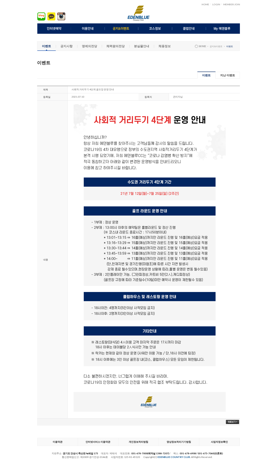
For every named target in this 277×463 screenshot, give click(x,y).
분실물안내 (141, 46)
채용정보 (165, 46)
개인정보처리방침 (138, 441)
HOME (205, 4)
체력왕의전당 (115, 46)
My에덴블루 (223, 28)
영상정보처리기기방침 (179, 441)
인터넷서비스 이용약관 (98, 441)
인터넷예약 (54, 28)
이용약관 (57, 441)
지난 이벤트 (227, 75)
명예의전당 (89, 46)
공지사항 (66, 46)
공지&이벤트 (122, 28)
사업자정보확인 (219, 441)
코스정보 (155, 28)
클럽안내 (189, 28)
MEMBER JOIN (231, 4)
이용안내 (88, 28)
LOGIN (216, 4)
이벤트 (46, 46)
